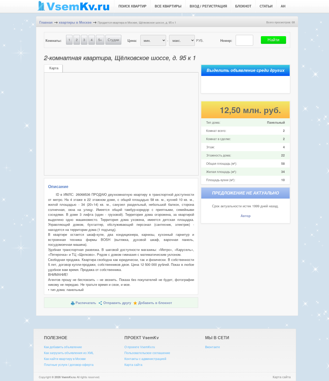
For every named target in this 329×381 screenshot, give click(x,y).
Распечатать (86, 303)
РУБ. (200, 40)
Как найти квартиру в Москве (65, 359)
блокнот (243, 6)
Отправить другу (117, 303)
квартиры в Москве (75, 22)
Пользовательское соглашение (147, 353)
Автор (246, 216)
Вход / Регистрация (208, 6)
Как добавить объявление (63, 347)
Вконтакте (212, 347)
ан (283, 6)
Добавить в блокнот (155, 303)
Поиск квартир (132, 6)
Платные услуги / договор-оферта (69, 365)
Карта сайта (133, 365)
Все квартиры (168, 6)
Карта (53, 68)
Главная (46, 22)
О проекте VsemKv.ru (139, 347)
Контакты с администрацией (145, 359)
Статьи (266, 6)
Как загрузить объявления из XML (69, 353)
